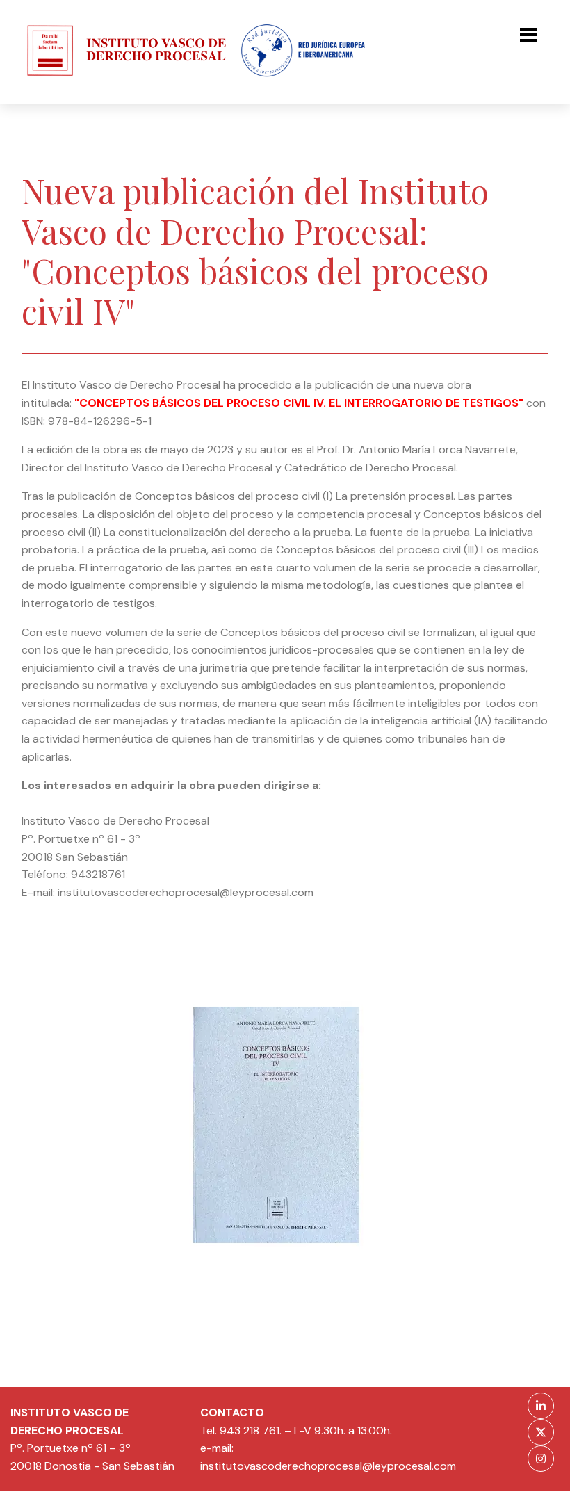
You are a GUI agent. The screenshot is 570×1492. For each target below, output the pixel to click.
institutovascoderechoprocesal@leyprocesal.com (328, 1466)
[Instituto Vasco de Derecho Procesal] (118, 79)
